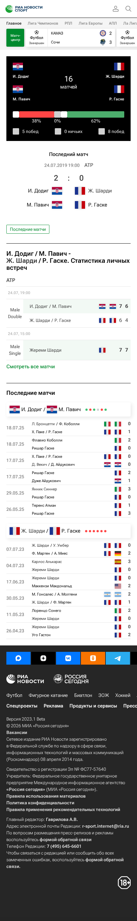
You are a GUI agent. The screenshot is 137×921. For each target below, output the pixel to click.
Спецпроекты (21, 706)
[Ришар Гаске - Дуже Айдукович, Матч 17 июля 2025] (94, 410)
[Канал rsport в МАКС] (18, 658)
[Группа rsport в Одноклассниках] (93, 658)
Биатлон (83, 695)
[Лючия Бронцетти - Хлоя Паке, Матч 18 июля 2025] (106, 410)
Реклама (53, 706)
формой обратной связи (65, 839)
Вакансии (16, 732)
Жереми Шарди (45, 350)
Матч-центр (15, 38)
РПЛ (68, 23)
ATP (88, 165)
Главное (13, 23)
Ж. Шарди (115, 76)
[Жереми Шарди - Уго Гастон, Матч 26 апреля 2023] (86, 531)
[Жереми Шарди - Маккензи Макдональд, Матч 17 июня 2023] (98, 531)
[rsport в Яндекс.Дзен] (43, 658)
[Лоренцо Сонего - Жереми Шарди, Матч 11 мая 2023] (90, 531)
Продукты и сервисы (93, 706)
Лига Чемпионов (43, 23)
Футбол (14, 695)
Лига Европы (91, 23)
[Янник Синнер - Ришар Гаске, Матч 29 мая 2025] (90, 410)
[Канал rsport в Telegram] (118, 658)
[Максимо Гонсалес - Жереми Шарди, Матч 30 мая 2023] (94, 531)
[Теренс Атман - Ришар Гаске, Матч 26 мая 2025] (86, 410)
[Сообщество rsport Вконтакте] (68, 658)
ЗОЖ (103, 695)
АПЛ (113, 23)
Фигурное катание (48, 695)
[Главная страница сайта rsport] (38, 9)
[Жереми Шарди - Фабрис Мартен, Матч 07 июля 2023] (105, 531)
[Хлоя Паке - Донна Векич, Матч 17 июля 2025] (98, 410)
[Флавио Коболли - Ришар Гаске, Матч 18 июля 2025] (102, 410)
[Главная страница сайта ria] (7, 9)
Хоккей (122, 695)
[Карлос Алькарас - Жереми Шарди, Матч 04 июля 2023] (101, 531)
